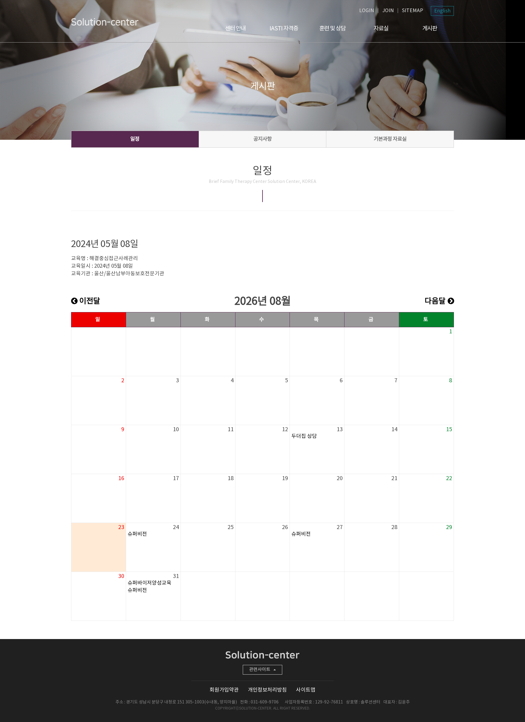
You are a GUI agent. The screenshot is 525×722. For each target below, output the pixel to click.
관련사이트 (259, 669)
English (442, 11)
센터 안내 (235, 28)
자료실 (381, 28)
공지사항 (262, 139)
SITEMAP (412, 10)
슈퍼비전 (137, 534)
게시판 (429, 28)
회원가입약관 (224, 690)
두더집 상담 (304, 436)
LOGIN (366, 10)
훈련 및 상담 (332, 28)
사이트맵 (305, 690)
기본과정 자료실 (390, 139)
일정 (134, 139)
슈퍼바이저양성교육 (149, 583)
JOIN (388, 10)
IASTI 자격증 (283, 28)
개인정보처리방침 (267, 690)
